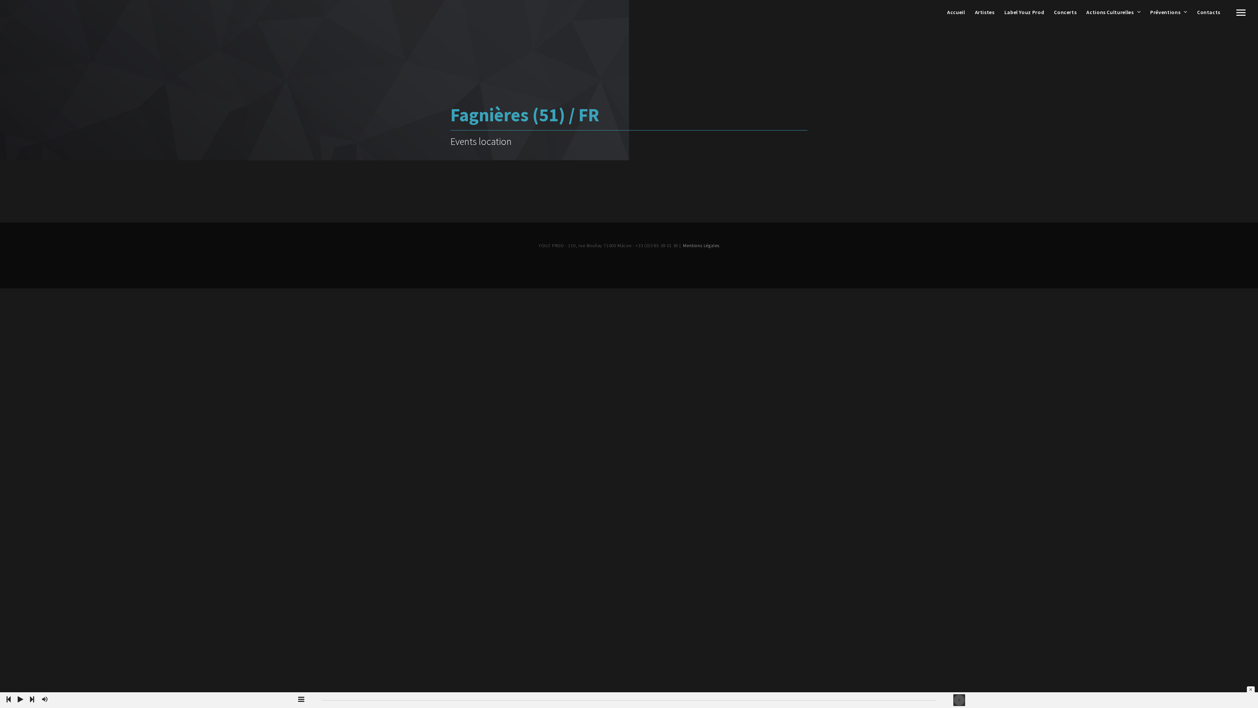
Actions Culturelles (1110, 12)
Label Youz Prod (1024, 12)
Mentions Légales (701, 245)
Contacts (1208, 12)
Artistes (985, 12)
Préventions (1165, 12)
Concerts (1065, 12)
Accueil (956, 12)
